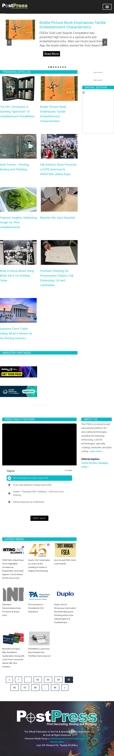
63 (48, 680)
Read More (52, 54)
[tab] (48, 67)
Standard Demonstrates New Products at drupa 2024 (11, 609)
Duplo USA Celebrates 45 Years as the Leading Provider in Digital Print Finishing (39, 565)
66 (14, 687)
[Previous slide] (9, 42)
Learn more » (96, 451)
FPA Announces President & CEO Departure (36, 608)
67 (25, 687)
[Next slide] (104, 42)
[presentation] (20, 29)
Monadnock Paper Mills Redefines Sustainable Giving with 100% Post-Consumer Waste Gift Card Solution (13, 658)
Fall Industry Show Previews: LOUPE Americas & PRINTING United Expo (58, 169)
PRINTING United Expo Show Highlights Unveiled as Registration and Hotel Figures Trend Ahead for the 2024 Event (13, 569)
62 (38, 680)
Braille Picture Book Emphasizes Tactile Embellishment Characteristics (72, 24)
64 (58, 680)
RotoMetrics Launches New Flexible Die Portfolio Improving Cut (39, 652)
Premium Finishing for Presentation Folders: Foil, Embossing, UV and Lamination (57, 278)
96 (55, 687)
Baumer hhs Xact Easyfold (57, 217)
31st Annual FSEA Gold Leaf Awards (65, 562)
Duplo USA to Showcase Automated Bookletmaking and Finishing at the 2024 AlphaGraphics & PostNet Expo (65, 613)
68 (35, 687)
